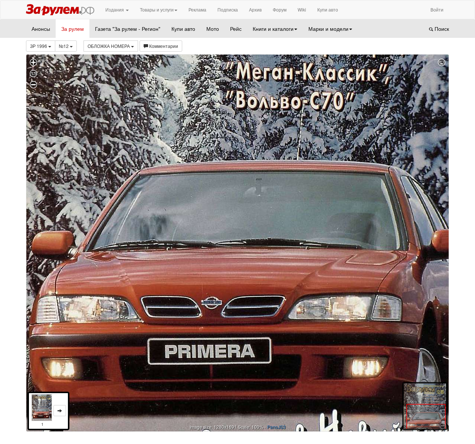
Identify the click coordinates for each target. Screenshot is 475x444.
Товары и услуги (157, 9)
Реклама (197, 9)
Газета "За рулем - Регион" (127, 28)
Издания (115, 9)
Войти (436, 9)
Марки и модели (328, 28)
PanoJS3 (276, 427)
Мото (212, 28)
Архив (255, 9)
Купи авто (327, 9)
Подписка (227, 9)
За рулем (72, 28)
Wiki (302, 9)
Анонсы (41, 28)
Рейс (236, 28)
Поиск (441, 28)
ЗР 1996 (39, 46)
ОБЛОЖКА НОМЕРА (109, 46)
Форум (279, 9)
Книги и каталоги (273, 28)
